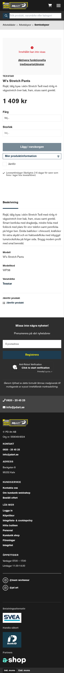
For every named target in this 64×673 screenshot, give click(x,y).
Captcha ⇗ (44, 372)
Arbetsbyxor (25, 25)
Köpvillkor (8, 516)
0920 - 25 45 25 (15, 400)
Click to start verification (35, 368)
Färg (6, 112)
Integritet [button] (8, 545)
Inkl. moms (9, 670)
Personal (8, 531)
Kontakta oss (10, 488)
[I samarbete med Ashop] (14, 660)
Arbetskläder (9, 25)
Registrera (32, 355)
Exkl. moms (24, 670)
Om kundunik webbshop (16, 493)
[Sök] (6, 15)
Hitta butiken (10, 526)
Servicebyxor (41, 25)
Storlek (7, 127)
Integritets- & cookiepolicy (17, 521)
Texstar (7, 284)
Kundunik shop (11, 535)
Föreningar (9, 540)
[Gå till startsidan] (15, 5)
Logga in (7, 511)
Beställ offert (10, 498)
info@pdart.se (15, 407)
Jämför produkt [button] (15, 303)
